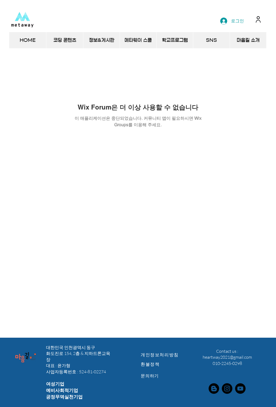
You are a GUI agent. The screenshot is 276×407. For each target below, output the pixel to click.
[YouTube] (240, 388)
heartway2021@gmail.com (227, 357)
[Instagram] (227, 388)
